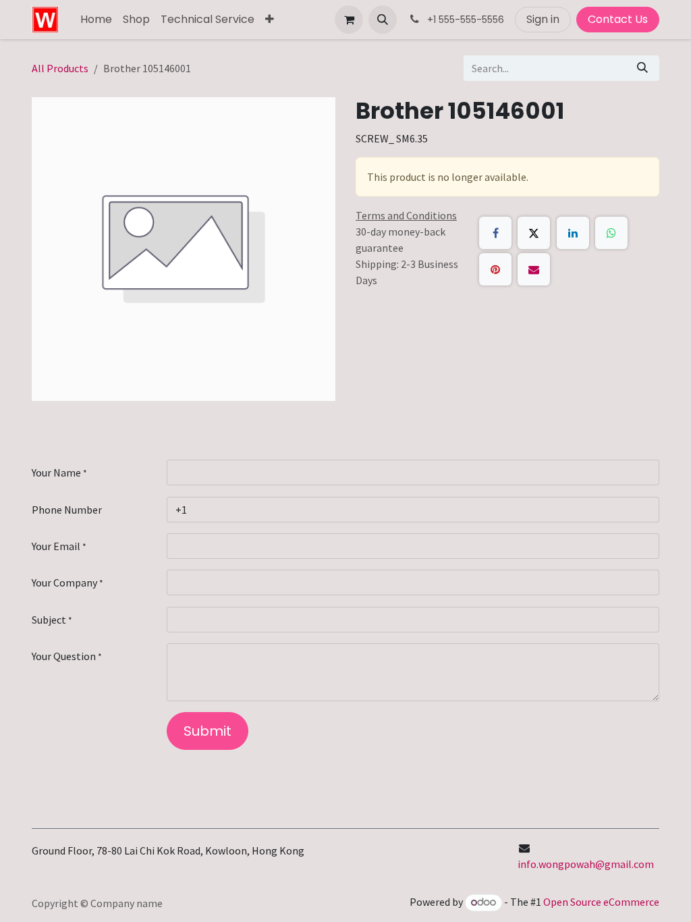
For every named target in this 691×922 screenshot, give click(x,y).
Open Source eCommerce (601, 902)
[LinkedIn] (573, 233)
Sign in (542, 19)
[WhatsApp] (611, 233)
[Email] (534, 269)
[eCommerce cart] (349, 19)
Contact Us (618, 19)
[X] (534, 233)
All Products (60, 68)
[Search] (642, 68)
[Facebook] (495, 233)
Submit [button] (207, 731)
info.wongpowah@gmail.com (586, 864)
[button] (382, 19)
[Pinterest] (495, 269)
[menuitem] (96, 19)
